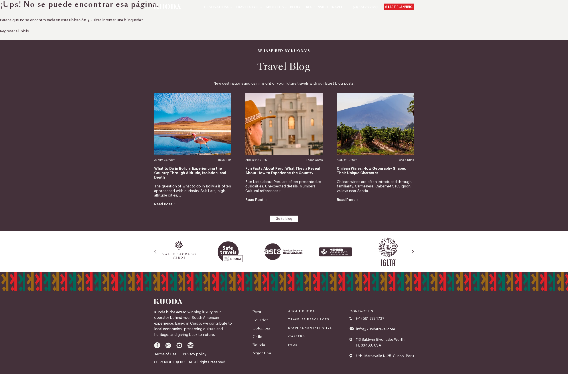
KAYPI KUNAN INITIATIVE (310, 328)
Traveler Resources (308, 319)
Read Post (163, 204)
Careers (296, 336)
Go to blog (284, 218)
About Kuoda (301, 311)
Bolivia (258, 344)
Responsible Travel (324, 7)
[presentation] (155, 251)
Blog (295, 7)
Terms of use (165, 354)
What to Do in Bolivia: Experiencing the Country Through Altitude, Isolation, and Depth (190, 173)
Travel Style (247, 7)
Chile (257, 336)
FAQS (293, 345)
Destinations (216, 7)
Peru (256, 311)
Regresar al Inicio (14, 31)
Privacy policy (194, 354)
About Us (275, 7)
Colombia (261, 328)
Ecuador (260, 320)
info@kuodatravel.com (375, 329)
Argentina (261, 353)
